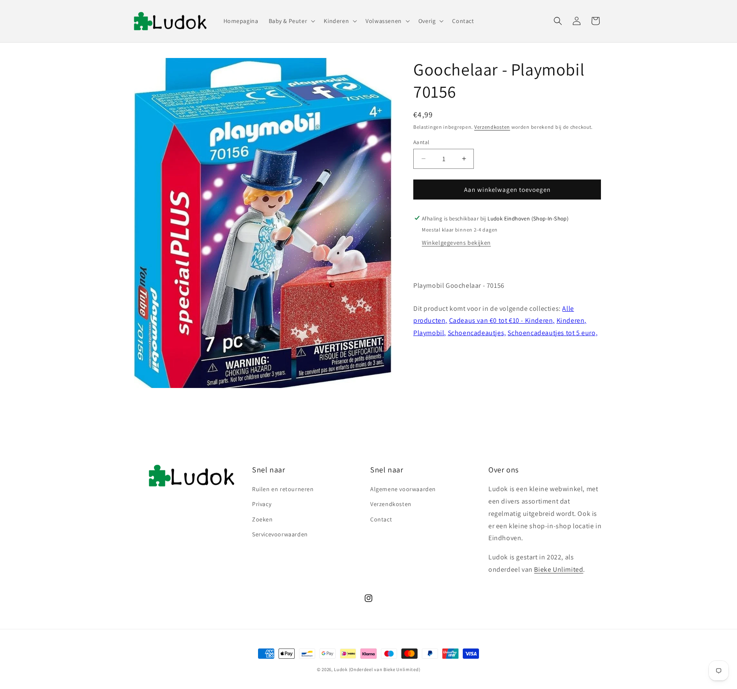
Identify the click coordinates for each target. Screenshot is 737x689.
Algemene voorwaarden (403, 489)
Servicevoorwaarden (280, 534)
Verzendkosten (492, 127)
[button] (291, 21)
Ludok (341, 669)
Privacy (261, 504)
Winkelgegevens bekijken (456, 242)
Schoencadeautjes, (477, 332)
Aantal (421, 141)
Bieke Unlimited (558, 569)
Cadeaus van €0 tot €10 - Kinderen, (502, 320)
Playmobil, (429, 332)
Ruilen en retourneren (283, 489)
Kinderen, (571, 320)
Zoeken (262, 519)
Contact (381, 519)
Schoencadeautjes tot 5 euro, (553, 332)
